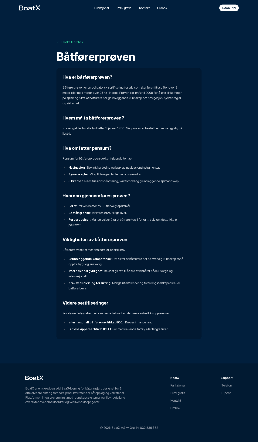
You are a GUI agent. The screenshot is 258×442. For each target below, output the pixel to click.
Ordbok (162, 8)
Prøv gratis (124, 8)
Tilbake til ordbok (72, 42)
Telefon (226, 385)
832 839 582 (149, 428)
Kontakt (144, 8)
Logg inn (229, 7)
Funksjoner (101, 8)
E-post (226, 393)
